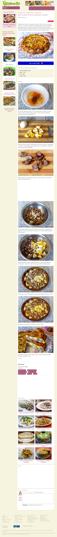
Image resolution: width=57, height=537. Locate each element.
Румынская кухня (22, 370)
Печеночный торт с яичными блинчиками (43, 461)
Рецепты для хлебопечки (32, 517)
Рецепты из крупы (18, 518)
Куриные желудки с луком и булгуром (43, 429)
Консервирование (5, 521)
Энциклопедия (43, 517)
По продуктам (30, 520)
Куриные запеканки (22, 372)
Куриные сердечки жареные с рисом (26, 428)
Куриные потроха (32, 372)
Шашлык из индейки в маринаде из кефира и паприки (9, 110)
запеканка (29, 373)
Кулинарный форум (44, 515)
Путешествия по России (44, 520)
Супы (3, 518)
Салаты (3, 515)
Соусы (16, 520)
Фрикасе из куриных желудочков (26, 412)
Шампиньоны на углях (9, 78)
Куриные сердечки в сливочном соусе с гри (43, 413)
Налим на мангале (9, 64)
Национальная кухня (31, 519)
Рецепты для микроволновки (33, 518)
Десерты (16, 517)
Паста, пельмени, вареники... (20, 516)
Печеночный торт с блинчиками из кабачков (43, 445)
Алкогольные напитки (31, 515)
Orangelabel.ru (5, 526)
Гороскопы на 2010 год (44, 519)
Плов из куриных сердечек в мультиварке (26, 461)
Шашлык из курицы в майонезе (9, 49)
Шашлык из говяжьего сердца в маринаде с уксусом (9, 93)
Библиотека (42, 516)
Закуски (4, 520)
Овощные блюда (18, 515)
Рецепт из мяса (5, 517)
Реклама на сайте (43, 518)
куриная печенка (21, 373)
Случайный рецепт (31, 521)
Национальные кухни (30, 12)
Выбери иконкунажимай (20, 498)
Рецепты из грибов (18, 519)
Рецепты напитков (18, 521)
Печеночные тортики (32, 370)
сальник (35, 373)
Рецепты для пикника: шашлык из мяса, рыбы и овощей (8, 33)
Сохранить (51, 21)
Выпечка (4, 516)
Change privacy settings (27, 525)
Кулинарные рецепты (21, 12)
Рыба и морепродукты (6, 519)
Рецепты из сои (30, 516)
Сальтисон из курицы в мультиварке (26, 444)
